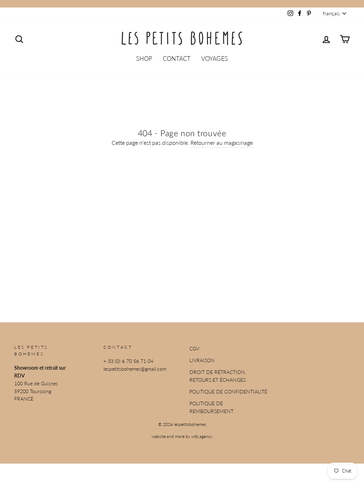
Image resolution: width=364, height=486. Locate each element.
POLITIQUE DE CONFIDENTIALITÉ (228, 392)
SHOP (144, 58)
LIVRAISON (202, 360)
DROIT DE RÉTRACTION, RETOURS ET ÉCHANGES (217, 376)
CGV (194, 349)
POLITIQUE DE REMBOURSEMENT (211, 407)
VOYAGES (214, 58)
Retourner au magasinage (222, 142)
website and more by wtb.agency (182, 436)
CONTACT (177, 58)
